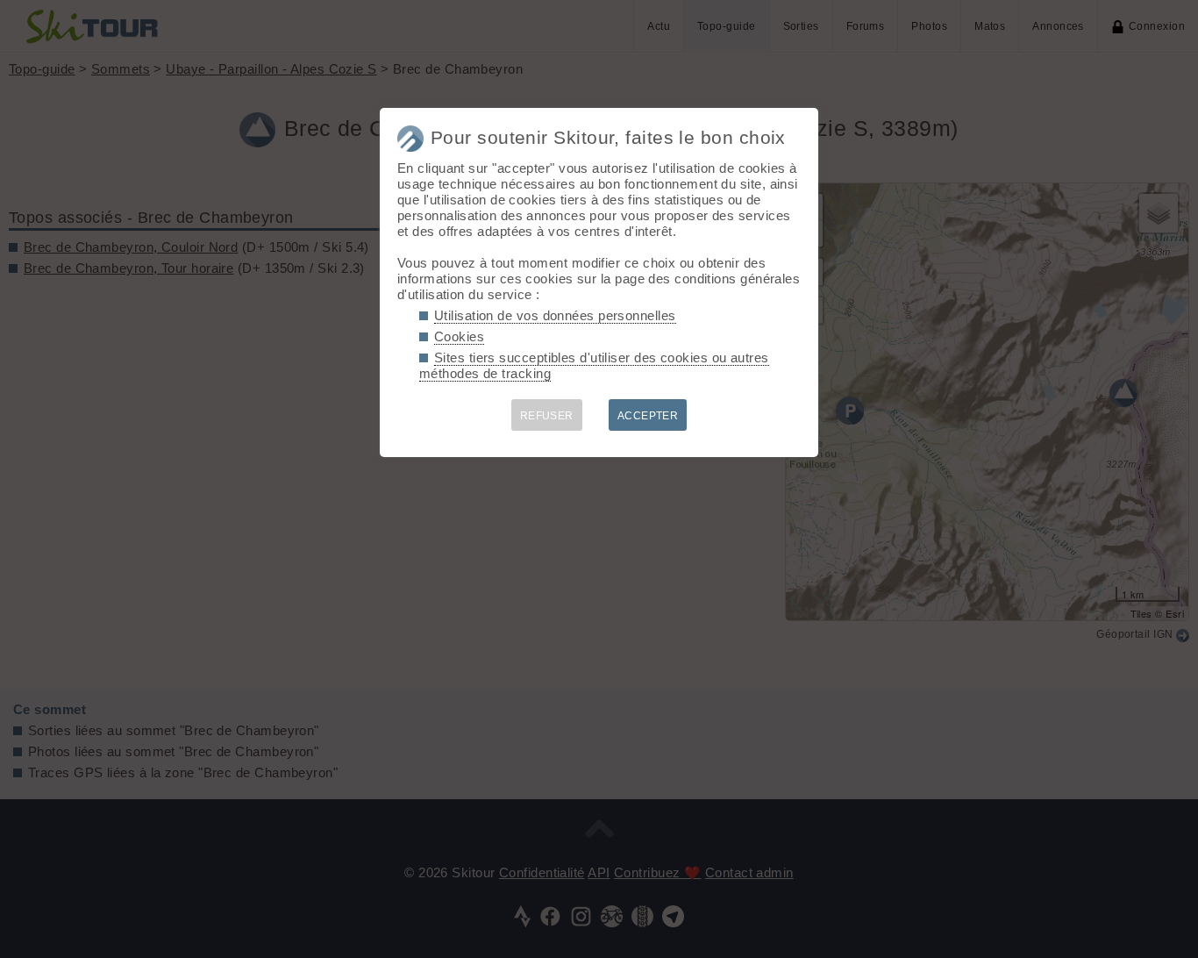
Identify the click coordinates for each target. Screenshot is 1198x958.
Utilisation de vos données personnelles (555, 315)
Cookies (459, 336)
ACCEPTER (648, 416)
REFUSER (547, 416)
